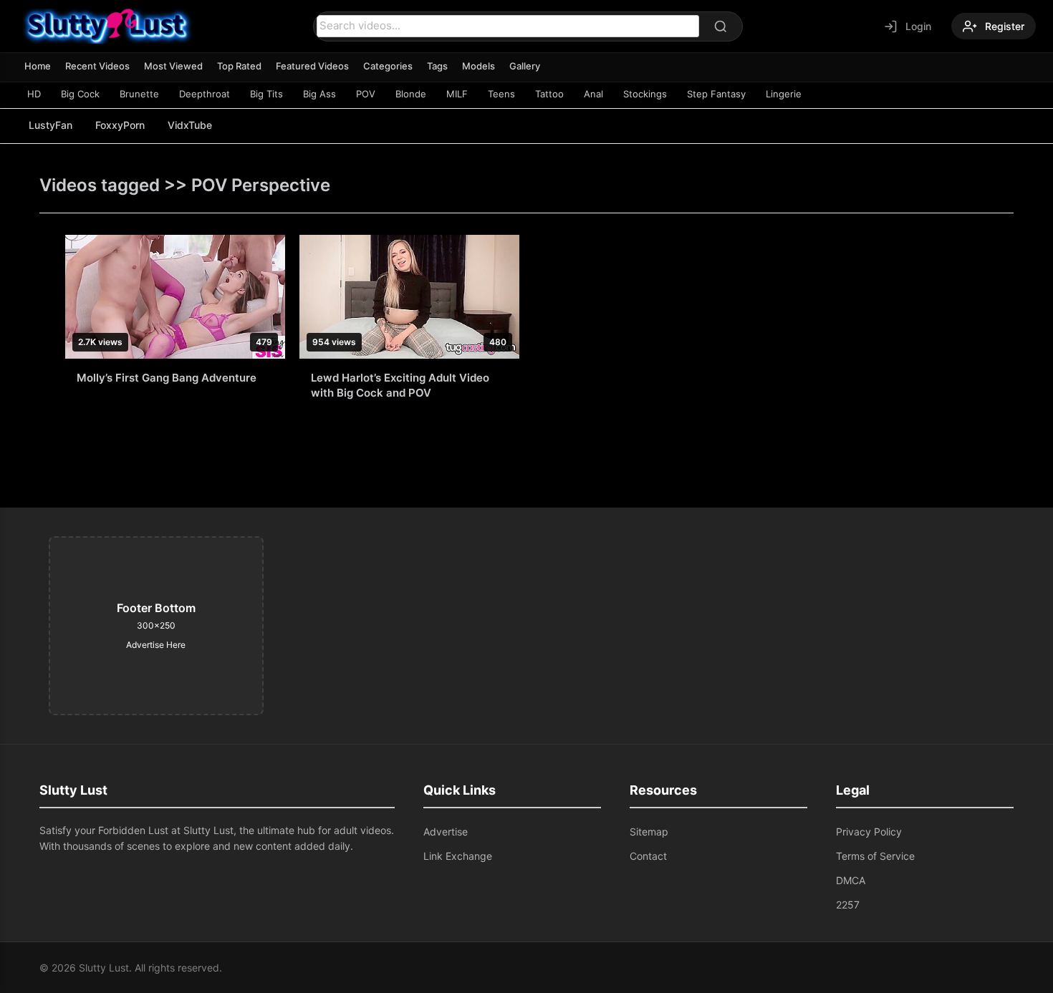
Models (478, 66)
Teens (501, 94)
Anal (593, 94)
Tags (437, 66)
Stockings (645, 94)
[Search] (720, 26)
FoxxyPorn (120, 125)
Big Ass (319, 94)
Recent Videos (97, 66)
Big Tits (266, 94)
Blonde (410, 94)
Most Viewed (173, 66)
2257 (848, 904)
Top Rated (239, 66)
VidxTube (190, 125)
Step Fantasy (716, 94)
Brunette (139, 94)
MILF (457, 94)
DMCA (850, 880)
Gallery (524, 66)
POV (365, 94)
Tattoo (549, 94)
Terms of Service (875, 856)
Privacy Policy (869, 831)
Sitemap (649, 831)
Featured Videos (312, 66)
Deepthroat (204, 94)
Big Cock (80, 94)
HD (34, 94)
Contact (648, 856)
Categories (388, 66)
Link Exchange (457, 856)
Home (37, 66)
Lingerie (784, 94)
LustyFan (50, 125)
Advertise (445, 831)
